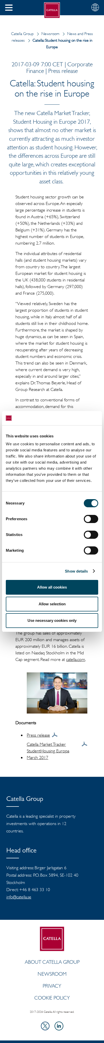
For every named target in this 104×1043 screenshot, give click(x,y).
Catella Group (22, 33)
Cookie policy (52, 998)
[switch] (91, 519)
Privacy (52, 986)
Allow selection (52, 604)
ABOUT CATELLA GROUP (52, 962)
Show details (76, 571)
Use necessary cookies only (52, 620)
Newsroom (50, 33)
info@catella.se (18, 897)
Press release (38, 735)
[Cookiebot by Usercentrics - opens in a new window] (76, 418)
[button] (9, 7)
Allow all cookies (52, 587)
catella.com (75, 659)
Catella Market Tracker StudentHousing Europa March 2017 (48, 750)
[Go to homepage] (52, 10)
